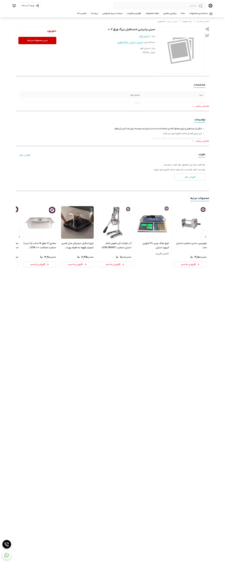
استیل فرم (144, 36)
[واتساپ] (6, 555)
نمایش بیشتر (202, 106)
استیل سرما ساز (203, 21)
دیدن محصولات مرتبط (37, 40)
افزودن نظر (25, 155)
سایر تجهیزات (187, 21)
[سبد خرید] (14, 5)
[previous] (205, 237)
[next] (19, 237)
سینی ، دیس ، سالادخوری (167, 21)
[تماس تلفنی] (6, 544)
